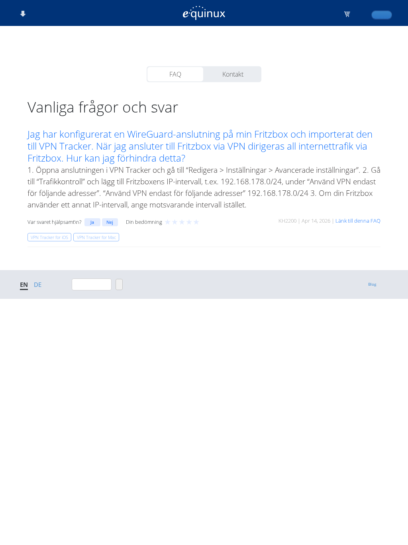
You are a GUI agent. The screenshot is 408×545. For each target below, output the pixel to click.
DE (37, 284)
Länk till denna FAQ (358, 220)
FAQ (175, 74)
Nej (109, 222)
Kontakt (232, 74)
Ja (92, 222)
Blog (372, 284)
